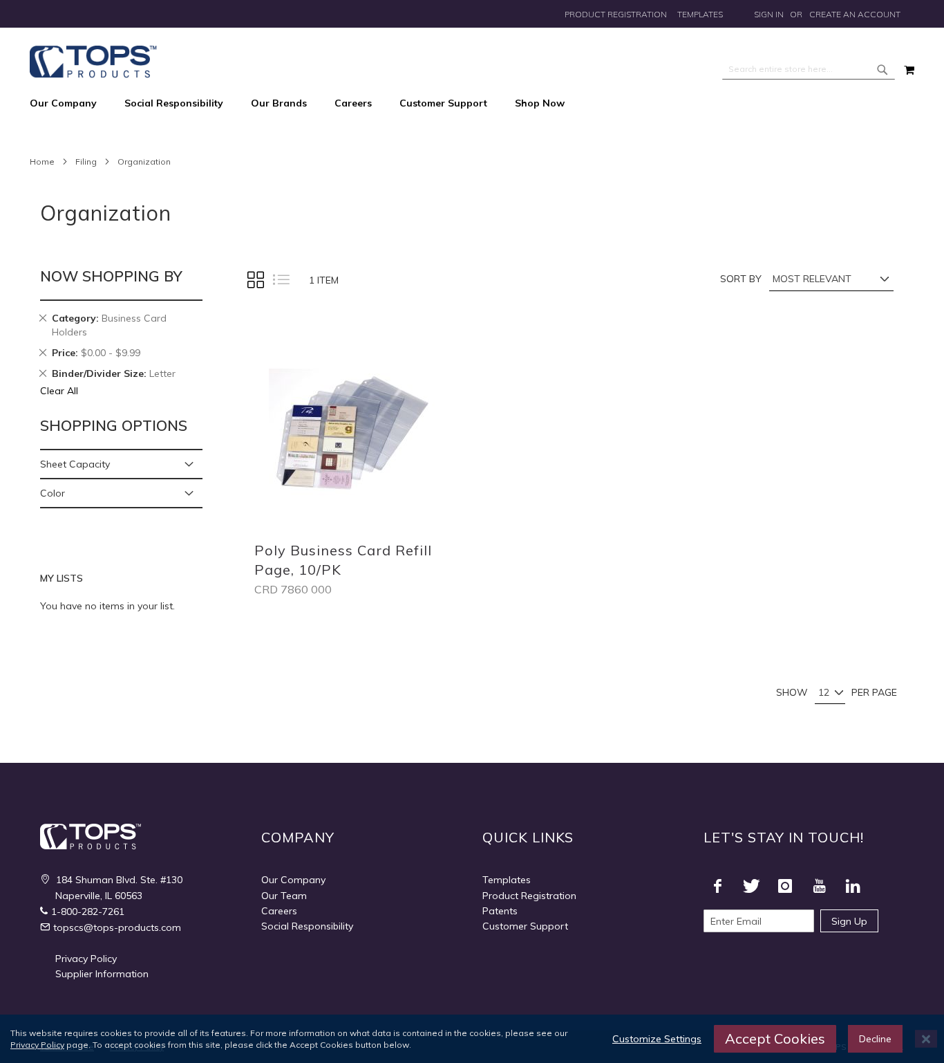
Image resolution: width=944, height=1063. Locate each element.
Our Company (293, 879)
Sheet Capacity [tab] (75, 464)
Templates (700, 14)
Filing (86, 161)
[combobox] (808, 69)
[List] (281, 280)
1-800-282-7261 (87, 911)
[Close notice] (926, 1039)
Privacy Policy (86, 958)
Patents (500, 911)
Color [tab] (52, 493)
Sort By (741, 278)
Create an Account (854, 14)
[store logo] (93, 62)
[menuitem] (70, 103)
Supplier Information (102, 974)
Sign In (769, 14)
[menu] (472, 103)
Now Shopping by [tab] (111, 276)
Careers (279, 911)
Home (42, 161)
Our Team (284, 895)
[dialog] (472, 1039)
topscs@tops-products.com (117, 927)
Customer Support (525, 926)
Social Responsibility (307, 926)
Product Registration (616, 14)
